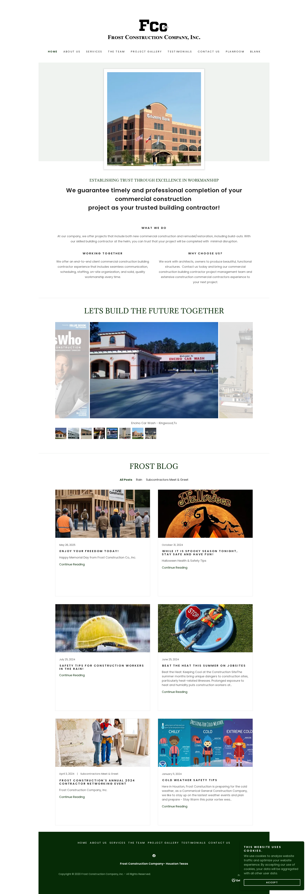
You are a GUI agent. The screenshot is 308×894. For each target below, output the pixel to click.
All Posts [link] (126, 480)
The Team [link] (116, 51)
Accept (272, 882)
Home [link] (53, 51)
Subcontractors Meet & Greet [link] (167, 480)
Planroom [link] (235, 51)
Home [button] (82, 843)
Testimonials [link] (180, 51)
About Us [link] (71, 51)
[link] (154, 30)
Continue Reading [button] (72, 564)
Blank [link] (255, 51)
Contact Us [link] (209, 51)
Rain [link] (139, 480)
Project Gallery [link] (146, 51)
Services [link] (94, 51)
